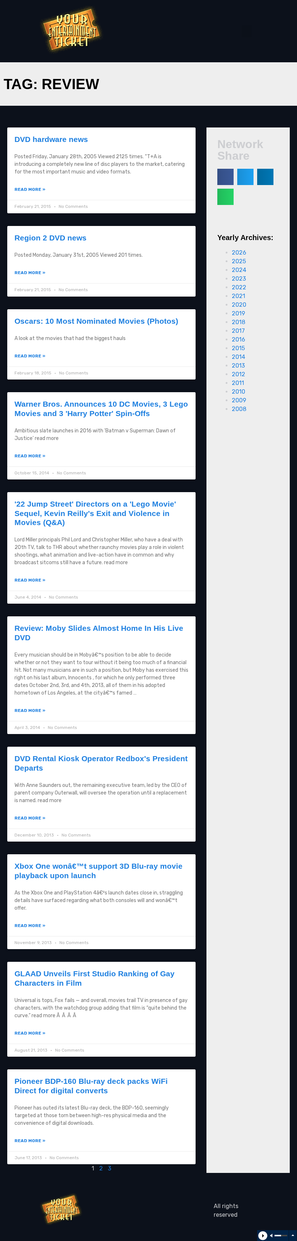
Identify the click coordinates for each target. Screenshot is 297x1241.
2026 (239, 252)
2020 (239, 304)
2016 (238, 339)
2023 (239, 278)
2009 (239, 400)
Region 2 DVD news (50, 238)
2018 (238, 322)
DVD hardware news (51, 139)
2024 (239, 270)
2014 (238, 356)
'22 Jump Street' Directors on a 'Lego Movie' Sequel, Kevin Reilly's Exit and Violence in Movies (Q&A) (95, 513)
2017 (238, 330)
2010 (238, 391)
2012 (238, 374)
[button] (247, 31)
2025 (239, 261)
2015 (238, 348)
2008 (239, 409)
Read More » (29, 189)
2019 (238, 313)
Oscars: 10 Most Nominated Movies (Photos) (96, 321)
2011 (238, 383)
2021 (238, 296)
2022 (239, 287)
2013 (238, 365)
